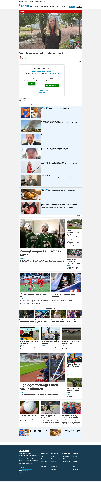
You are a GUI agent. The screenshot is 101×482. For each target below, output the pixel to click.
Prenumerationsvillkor (77, 472)
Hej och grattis (54, 466)
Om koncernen (64, 464)
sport (21, 98)
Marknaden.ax (53, 472)
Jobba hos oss (64, 458)
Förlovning (53, 456)
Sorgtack (53, 464)
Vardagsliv (52, 6)
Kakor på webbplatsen (66, 461)
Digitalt (42, 458)
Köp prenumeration (51, 85)
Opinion (41, 6)
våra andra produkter (54, 73)
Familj (57, 6)
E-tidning (21, 1)
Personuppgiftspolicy (66, 456)
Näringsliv (46, 6)
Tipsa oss (25, 1)
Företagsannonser (44, 453)
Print (42, 456)
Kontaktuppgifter (44, 466)
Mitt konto (79, 6)
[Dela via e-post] (79, 61)
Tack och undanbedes (55, 458)
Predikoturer (53, 469)
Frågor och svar (75, 464)
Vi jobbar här (75, 456)
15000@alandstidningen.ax (27, 469)
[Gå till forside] (24, 5)
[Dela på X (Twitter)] (77, 61)
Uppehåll (74, 466)
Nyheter (32, 6)
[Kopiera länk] (81, 61)
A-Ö (65, 6)
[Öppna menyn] (80, 1)
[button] (21, 315)
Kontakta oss (42, 1)
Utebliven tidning (76, 469)
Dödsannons (53, 461)
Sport (36, 6)
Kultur (61, 6)
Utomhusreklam (44, 461)
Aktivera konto (42, 92)
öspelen (26, 98)
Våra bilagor (43, 464)
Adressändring (75, 461)
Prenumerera (71, 6)
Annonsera (37, 1)
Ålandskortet (31, 1)
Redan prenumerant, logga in (42, 71)
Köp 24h (32, 83)
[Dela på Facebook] (75, 61)
